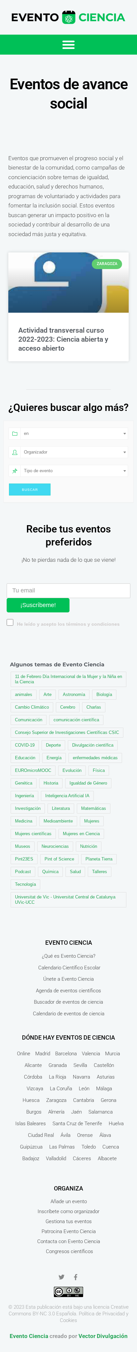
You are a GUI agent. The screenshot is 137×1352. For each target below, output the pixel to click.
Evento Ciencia (29, 1336)
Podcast (23, 871)
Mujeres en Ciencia (81, 833)
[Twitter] (62, 1277)
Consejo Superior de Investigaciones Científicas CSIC (67, 732)
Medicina (23, 821)
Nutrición (88, 846)
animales (23, 694)
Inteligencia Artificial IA (67, 795)
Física (99, 770)
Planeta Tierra (98, 858)
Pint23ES (24, 858)
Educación (25, 757)
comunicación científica (76, 719)
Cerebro (67, 707)
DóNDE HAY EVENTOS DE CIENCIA (68, 1037)
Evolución (72, 770)
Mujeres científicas (33, 833)
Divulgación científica (92, 745)
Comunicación (28, 719)
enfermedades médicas (95, 757)
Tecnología (25, 884)
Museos (22, 846)
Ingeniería (24, 795)
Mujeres (91, 821)
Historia (51, 783)
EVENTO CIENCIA (68, 942)
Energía (54, 757)
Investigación (28, 808)
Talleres (99, 871)
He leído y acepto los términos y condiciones (68, 624)
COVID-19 (25, 745)
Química (50, 871)
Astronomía (74, 694)
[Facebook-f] (75, 1277)
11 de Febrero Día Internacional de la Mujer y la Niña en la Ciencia (68, 679)
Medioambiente (58, 821)
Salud (75, 871)
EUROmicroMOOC (33, 770)
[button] (68, 45)
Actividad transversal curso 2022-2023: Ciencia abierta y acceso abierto (63, 339)
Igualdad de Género (88, 783)
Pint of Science (59, 858)
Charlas (93, 707)
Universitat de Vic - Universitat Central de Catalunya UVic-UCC (65, 899)
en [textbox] (26, 433)
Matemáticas (93, 808)
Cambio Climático (32, 707)
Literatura (61, 808)
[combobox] (74, 434)
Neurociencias (55, 846)
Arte (48, 694)
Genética (23, 783)
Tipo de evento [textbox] (38, 470)
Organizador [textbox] (35, 452)
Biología (104, 694)
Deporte (53, 745)
